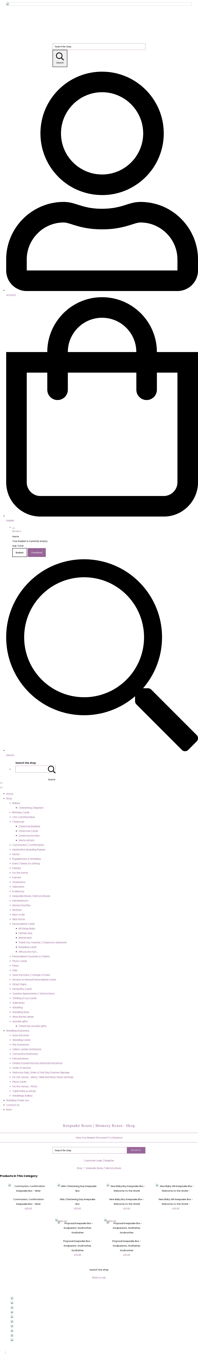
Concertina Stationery (25, 1053)
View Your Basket (85, 1137)
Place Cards (19, 1081)
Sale (14, 970)
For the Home (20, 872)
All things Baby (27, 928)
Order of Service (21, 1067)
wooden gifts (20, 1021)
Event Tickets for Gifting (26, 863)
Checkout (36, 552)
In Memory (18, 891)
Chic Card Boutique (23, 817)
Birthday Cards (20, 812)
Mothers (17, 909)
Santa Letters (26, 840)
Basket (20, 552)
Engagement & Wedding (26, 858)
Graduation (19, 882)
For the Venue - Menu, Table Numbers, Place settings (42, 1077)
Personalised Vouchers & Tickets (31, 956)
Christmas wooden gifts (32, 1026)
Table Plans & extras (24, 1091)
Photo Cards (19, 961)
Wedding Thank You (17, 1100)
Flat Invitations (20, 1044)
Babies (16, 803)
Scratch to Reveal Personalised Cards (34, 979)
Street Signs (19, 984)
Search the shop (99, 1269)
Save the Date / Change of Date (31, 974)
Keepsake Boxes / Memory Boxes (31, 895)
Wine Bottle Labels (23, 1016)
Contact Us (12, 1104)
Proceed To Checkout (110, 1137)
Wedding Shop (20, 1012)
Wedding (17, 1007)
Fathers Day (25, 933)
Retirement (25, 937)
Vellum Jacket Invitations (26, 1049)
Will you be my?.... (28, 951)
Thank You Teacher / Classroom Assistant (43, 942)
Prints (15, 965)
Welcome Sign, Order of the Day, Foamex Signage (40, 1072)
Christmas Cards (28, 830)
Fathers (16, 868)
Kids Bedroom (20, 900)
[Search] (52, 769)
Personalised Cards (23, 923)
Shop (9, 798)
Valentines (18, 1002)
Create (27, 1352)
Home (9, 793)
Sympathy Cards (22, 988)
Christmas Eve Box (29, 835)
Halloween (18, 886)
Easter (16, 854)
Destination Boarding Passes (28, 849)
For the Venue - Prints (24, 1086)
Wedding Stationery (17, 1030)
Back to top (99, 1277)
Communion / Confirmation (28, 844)
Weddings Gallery (22, 1095)
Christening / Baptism (31, 807)
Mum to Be (18, 914)
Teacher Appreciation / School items (33, 993)
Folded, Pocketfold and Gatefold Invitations (37, 1063)
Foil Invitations (20, 1058)
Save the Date (20, 1035)
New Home (18, 919)
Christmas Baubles (29, 826)
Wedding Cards (28, 947)
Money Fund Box (21, 905)
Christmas (18, 821)
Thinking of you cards (24, 998)
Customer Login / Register (99, 1160)
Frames (16, 877)
